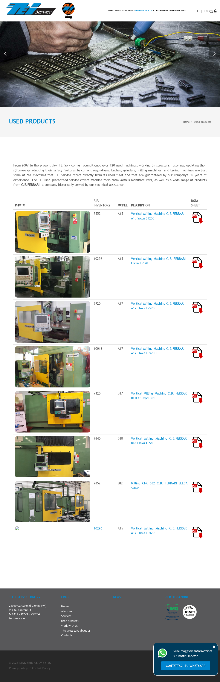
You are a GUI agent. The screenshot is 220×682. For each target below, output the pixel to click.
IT (197, 11)
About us (66, 611)
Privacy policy (18, 668)
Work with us (69, 626)
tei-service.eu (17, 618)
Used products (69, 621)
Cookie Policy (41, 668)
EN (206, 11)
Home (186, 122)
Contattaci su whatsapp (186, 666)
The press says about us (75, 630)
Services (66, 616)
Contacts (66, 635)
